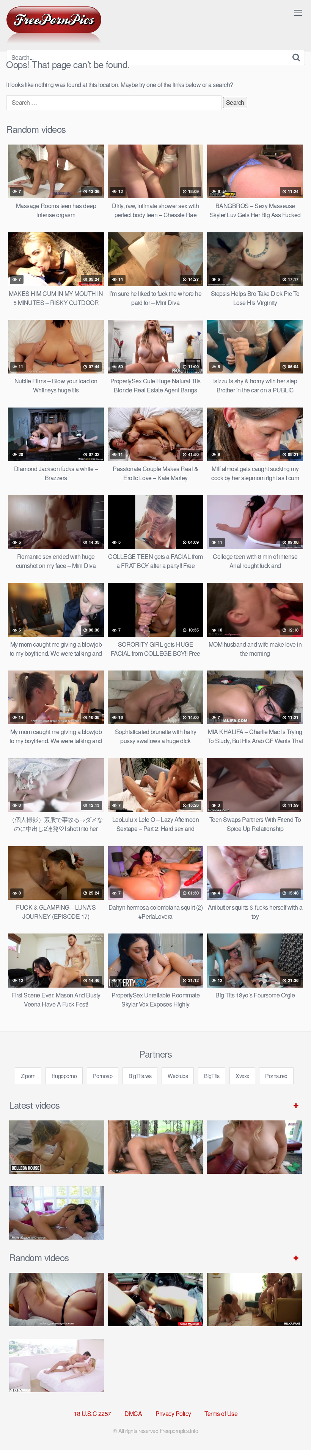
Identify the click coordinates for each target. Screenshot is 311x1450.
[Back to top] (290, 1426)
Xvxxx (242, 1076)
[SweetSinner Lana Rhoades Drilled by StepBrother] (56, 1213)
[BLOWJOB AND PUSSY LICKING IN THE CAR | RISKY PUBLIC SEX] (155, 1299)
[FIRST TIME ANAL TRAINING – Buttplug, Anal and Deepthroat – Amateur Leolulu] (56, 1299)
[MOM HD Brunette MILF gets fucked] (155, 1147)
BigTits (212, 1076)
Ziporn (28, 1076)
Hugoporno (64, 1076)
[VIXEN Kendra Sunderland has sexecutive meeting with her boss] (56, 1365)
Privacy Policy (173, 1413)
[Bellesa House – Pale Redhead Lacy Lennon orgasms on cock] (56, 1147)
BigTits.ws (140, 1076)
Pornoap (103, 1076)
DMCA (133, 1413)
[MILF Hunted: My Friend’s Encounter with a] (254, 1299)
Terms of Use (220, 1413)
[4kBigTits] (54, 25)
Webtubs (178, 1076)
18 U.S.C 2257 (92, 1413)
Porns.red (276, 1076)
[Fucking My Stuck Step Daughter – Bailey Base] (254, 1147)
